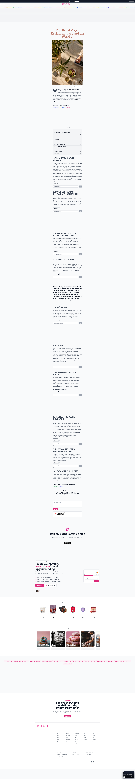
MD (65, 86)
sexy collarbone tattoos (90, 661)
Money (97, 7)
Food (125, 7)
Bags (76, 726)
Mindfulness (9, 7)
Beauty (93, 726)
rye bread (59, 173)
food (2, 24)
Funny (58, 733)
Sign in (55, 587)
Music (117, 7)
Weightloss (31, 7)
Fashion (74, 7)
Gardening (35, 7)
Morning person (56, 486)
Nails (58, 739)
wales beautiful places (47, 661)
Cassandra (56, 86)
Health (94, 7)
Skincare (20, 7)
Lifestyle (104, 7)
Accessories (121, 7)
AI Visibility (74, 752)
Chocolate (63, 107)
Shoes (100, 7)
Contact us (59, 752)
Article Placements (89, 752)
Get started (96, 581)
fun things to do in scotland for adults (62, 661)
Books (67, 729)
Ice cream (68, 107)
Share (80, 86)
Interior (128, 7)
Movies (16, 7)
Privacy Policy (88, 754)
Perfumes (66, 7)
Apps (13, 7)
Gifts (50, 7)
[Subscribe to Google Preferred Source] (59, 514)
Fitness (85, 731)
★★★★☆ (132, 24)
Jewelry (114, 7)
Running (107, 7)
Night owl (61, 486)
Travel (111, 7)
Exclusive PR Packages (76, 754)
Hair (93, 733)
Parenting (80, 7)
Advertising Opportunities (62, 754)
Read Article (45, 649)
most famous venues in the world (122, 661)
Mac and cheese (56, 107)
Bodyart (40, 7)
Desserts (84, 7)
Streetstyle (46, 7)
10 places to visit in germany (11, 661)
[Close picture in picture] (123, 772)
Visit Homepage (67, 716)
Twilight (27, 7)
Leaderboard (86, 581)
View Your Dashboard (51, 585)
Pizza (60, 107)
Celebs (88, 7)
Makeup (131, 7)
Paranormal (53, 7)
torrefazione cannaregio (35, 661)
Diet (43, 7)
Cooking (5, 7)
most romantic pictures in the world (105, 661)
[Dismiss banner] (80, 513)
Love (58, 737)
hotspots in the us (67, 663)
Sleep (2, 7)
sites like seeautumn (24, 661)
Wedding (62, 7)
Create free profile (39, 585)
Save (76, 86)
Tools (58, 745)
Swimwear (58, 7)
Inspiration (70, 7)
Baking (85, 726)
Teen (91, 7)
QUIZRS (81, 108)
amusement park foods (78, 661)
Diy (77, 7)
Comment (55, 509)
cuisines (68, 92)
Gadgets (24, 7)
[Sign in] (133, 4)
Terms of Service (60, 756)
